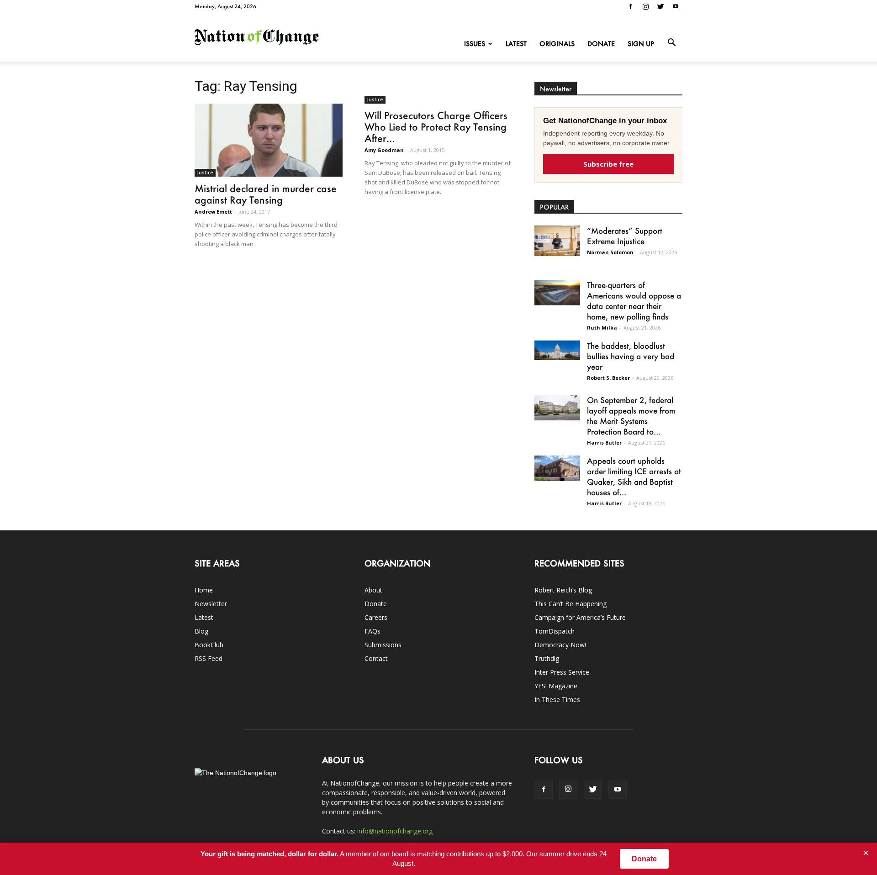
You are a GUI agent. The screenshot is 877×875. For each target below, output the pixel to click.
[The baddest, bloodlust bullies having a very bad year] (557, 350)
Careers (376, 617)
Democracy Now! (560, 644)
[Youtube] (675, 6)
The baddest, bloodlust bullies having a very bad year (630, 356)
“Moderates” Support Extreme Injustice (624, 235)
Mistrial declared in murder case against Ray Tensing (266, 194)
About (373, 590)
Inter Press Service (561, 672)
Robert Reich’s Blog (563, 590)
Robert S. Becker (608, 377)
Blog (201, 631)
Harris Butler (604, 442)
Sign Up (641, 43)
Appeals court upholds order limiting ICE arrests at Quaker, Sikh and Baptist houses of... (634, 476)
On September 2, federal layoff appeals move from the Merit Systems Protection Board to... (631, 415)
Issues (474, 43)
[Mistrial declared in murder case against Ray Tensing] (269, 140)
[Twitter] (660, 6)
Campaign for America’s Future (580, 617)
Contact (376, 658)
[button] (671, 43)
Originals (557, 43)
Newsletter (211, 603)
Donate (601, 43)
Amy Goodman (384, 150)
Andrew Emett (213, 211)
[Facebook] (630, 6)
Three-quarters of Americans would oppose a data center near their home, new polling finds (634, 300)
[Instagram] (645, 6)
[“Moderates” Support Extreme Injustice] (557, 240)
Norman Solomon (610, 252)
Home (204, 590)
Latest (516, 43)
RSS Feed (208, 658)
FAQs (372, 631)
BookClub (209, 644)
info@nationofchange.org (395, 831)
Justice (205, 172)
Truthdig (546, 658)
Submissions (383, 644)
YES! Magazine (555, 685)
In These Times (557, 699)
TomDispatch (554, 631)
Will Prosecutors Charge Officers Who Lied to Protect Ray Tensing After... (436, 126)
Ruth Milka (602, 327)
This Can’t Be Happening (570, 603)
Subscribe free (608, 163)
